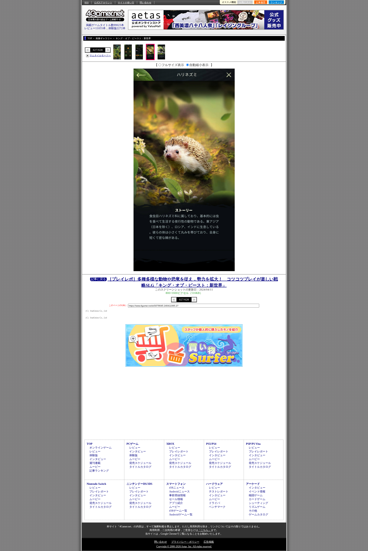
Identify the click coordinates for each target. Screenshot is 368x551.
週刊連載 (95, 463)
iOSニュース (176, 487)
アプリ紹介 (176, 503)
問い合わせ (145, 2)
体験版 (93, 455)
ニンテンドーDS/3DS (139, 483)
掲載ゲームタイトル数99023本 (105, 25)
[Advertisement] (184, 402)
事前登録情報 (177, 495)
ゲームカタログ (258, 514)
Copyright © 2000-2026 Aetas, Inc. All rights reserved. (184, 546)
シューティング (258, 503)
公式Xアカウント (103, 2)
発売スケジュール (140, 463)
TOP (89, 443)
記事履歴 (260, 2)
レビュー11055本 (95, 28)
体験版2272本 (116, 28)
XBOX (170, 443)
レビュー (95, 451)
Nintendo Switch (96, 483)
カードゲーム (257, 499)
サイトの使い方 (126, 2)
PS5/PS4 (211, 443)
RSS (87, 2)
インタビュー (97, 459)
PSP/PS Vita (253, 443)
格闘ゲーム (256, 495)
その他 (253, 510)
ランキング (276, 2)
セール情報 (176, 499)
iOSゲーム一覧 (178, 510)
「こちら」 (204, 530)
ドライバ (214, 503)
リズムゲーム (257, 506)
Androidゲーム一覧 (181, 514)
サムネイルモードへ (100, 55)
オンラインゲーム (100, 447)
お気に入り (245, 2)
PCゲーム (132, 443)
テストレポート (218, 491)
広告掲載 (209, 541)
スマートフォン (176, 483)
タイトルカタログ (140, 466)
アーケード (253, 483)
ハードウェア (214, 483)
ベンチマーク (217, 506)
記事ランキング (99, 470)
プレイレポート (178, 451)
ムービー (95, 466)
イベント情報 (257, 491)
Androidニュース (179, 491)
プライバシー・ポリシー (185, 541)
